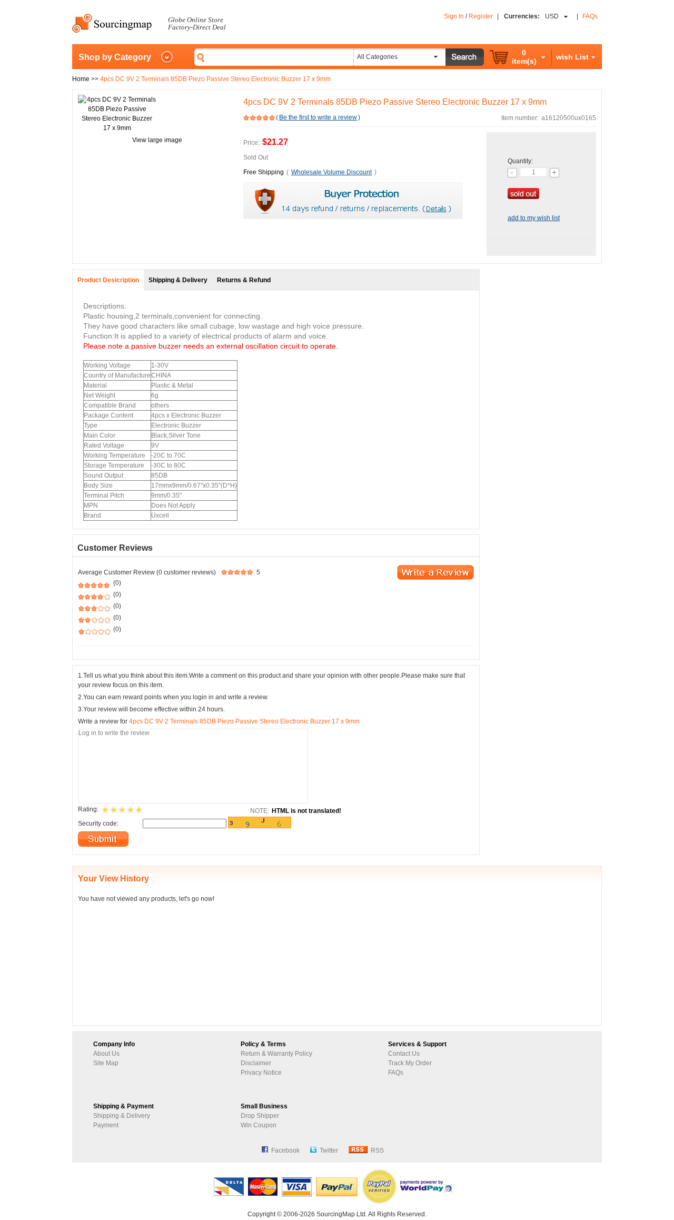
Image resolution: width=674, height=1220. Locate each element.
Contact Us (404, 1053)
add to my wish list (534, 218)
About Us (106, 1053)
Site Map (105, 1063)
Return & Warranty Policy (276, 1053)
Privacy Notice (261, 1072)
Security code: (98, 823)
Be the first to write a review (318, 117)
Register (481, 16)
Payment (105, 1125)
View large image (157, 140)
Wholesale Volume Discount (331, 172)
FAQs (590, 16)
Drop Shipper (260, 1115)
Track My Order (410, 1063)
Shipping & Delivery (121, 1115)
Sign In (454, 16)
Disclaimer (256, 1063)
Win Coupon (258, 1125)
